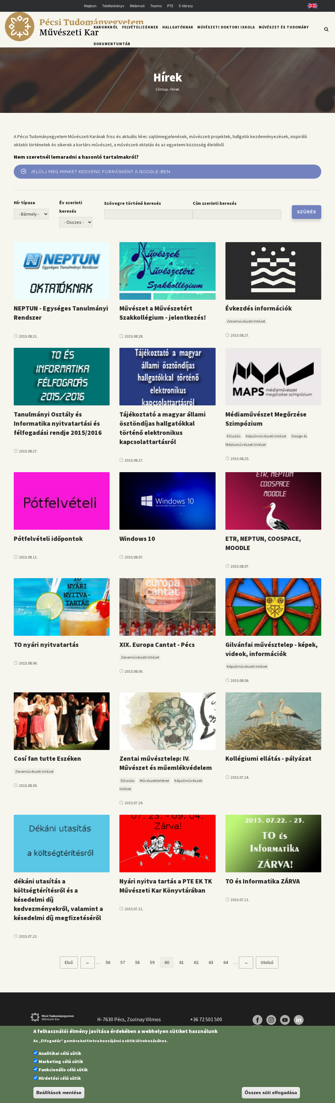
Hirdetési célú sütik (60, 1078)
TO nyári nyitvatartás (46, 644)
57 (125, 962)
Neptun (90, 5)
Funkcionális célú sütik (63, 1070)
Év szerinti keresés (70, 207)
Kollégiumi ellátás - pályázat (268, 758)
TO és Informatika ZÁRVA (262, 881)
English (310, 5)
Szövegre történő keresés (132, 203)
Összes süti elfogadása (271, 1092)
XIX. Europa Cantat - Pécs (157, 644)
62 (198, 962)
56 (110, 962)
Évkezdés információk (258, 308)
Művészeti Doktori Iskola (226, 27)
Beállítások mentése (58, 1092)
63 (213, 962)
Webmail (137, 5)
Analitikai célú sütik (60, 1053)
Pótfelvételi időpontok (48, 538)
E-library (186, 5)
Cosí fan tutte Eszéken (47, 758)
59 (154, 962)
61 (183, 962)
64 (228, 962)
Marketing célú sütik (61, 1061)
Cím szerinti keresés (215, 203)
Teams (156, 5)
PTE (170, 5)
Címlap (162, 89)
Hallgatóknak (177, 27)
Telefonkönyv (113, 5)
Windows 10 (137, 538)
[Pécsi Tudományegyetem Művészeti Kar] (74, 40)
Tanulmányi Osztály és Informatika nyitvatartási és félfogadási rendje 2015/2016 (58, 423)
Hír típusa (24, 202)
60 (169, 963)
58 (139, 962)
